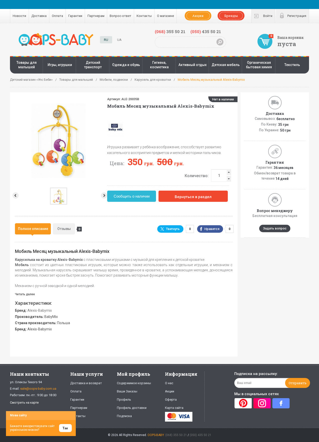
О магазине (165, 16)
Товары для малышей (26, 65)
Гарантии (75, 16)
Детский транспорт (93, 65)
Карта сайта (174, 408)
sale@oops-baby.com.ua (38, 388)
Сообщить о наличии (132, 196)
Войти (267, 16)
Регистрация (296, 16)
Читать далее (25, 294)
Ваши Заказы (127, 391)
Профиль (124, 399)
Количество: (197, 175)
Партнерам (95, 16)
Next (104, 195)
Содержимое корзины (134, 383)
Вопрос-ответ (120, 16)
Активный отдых (192, 65)
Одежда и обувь (126, 65)
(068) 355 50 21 (176, 435)
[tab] (33, 228)
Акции (198, 15)
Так (65, 428)
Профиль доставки (132, 408)
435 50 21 (205, 31)
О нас (169, 383)
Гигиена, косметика (159, 65)
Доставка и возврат (86, 383)
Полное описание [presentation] (33, 229)
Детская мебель (226, 65)
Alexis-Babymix (39, 310)
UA (119, 40)
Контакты (144, 16)
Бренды (231, 15)
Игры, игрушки (60, 65)
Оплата (57, 16)
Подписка (124, 416)
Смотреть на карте (24, 402)
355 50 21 (170, 31)
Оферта (171, 399)
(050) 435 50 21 (200, 435)
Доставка (39, 16)
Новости (19, 16)
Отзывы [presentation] (66, 229)
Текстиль (292, 65)
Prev (15, 195)
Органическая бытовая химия (259, 65)
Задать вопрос (275, 228)
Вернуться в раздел (193, 197)
